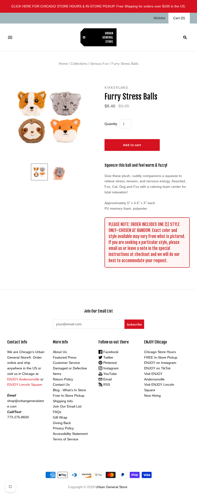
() (179, 18)
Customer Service (66, 363)
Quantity (111, 124)
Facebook (110, 352)
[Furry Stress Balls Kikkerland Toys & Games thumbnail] (39, 172)
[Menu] (10, 37)
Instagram (110, 368)
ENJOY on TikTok (157, 368)
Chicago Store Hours (160, 352)
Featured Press (64, 357)
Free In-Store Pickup (68, 395)
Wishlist (159, 18)
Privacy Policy (63, 428)
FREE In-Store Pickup (160, 357)
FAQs (57, 412)
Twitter (107, 357)
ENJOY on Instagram (160, 363)
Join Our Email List (67, 406)
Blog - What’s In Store (69, 390)
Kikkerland (116, 87)
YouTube (109, 374)
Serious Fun (99, 63)
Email (107, 379)
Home (63, 63)
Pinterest (109, 363)
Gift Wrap (60, 417)
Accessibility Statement (70, 434)
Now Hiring (152, 395)
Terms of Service (65, 439)
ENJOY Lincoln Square (24, 384)
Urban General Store (111, 487)
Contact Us (61, 384)
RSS (106, 384)
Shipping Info (63, 401)
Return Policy (63, 379)
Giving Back (62, 423)
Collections (79, 63)
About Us (60, 352)
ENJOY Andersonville (23, 379)
